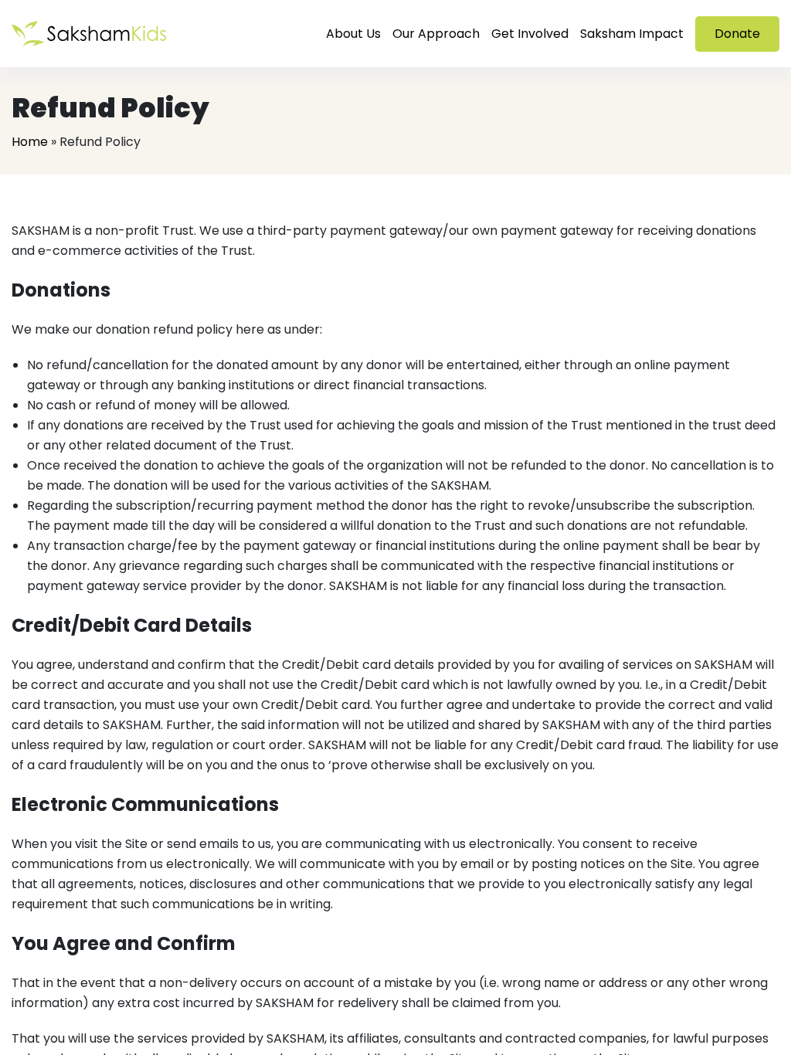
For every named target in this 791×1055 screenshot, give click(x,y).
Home (30, 142)
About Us (353, 33)
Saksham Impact (632, 33)
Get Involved (530, 33)
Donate (737, 33)
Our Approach (436, 33)
